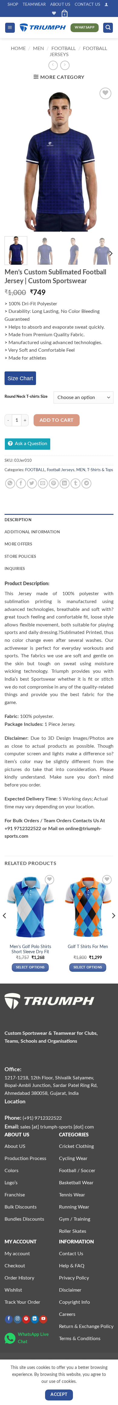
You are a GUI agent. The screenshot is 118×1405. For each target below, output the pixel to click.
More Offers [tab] (18, 544)
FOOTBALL (63, 48)
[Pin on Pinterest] (54, 483)
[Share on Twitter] (32, 483)
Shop (13, 4)
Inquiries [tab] (15, 569)
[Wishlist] (54, 13)
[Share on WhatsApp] (10, 483)
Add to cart (57, 420)
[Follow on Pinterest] (26, 1319)
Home (18, 48)
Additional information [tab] (32, 532)
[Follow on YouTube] (43, 1319)
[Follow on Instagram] (17, 1319)
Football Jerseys (60, 470)
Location (15, 1102)
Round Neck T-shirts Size (26, 397)
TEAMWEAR (34, 4)
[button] (106, 4)
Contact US (87, 4)
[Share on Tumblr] (75, 483)
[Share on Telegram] (86, 483)
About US (60, 4)
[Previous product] (65, 65)
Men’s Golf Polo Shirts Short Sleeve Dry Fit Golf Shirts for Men (30, 952)
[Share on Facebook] (21, 483)
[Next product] (53, 65)
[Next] (103, 158)
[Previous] (14, 158)
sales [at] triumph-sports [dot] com (57, 1127)
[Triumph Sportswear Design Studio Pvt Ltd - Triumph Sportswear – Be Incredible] (43, 27)
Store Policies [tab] (20, 556)
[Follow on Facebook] (9, 1319)
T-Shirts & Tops (100, 470)
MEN (38, 48)
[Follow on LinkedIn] (35, 1319)
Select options (30, 967)
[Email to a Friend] (43, 483)
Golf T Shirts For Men (88, 947)
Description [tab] (18, 520)
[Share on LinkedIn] (65, 483)
